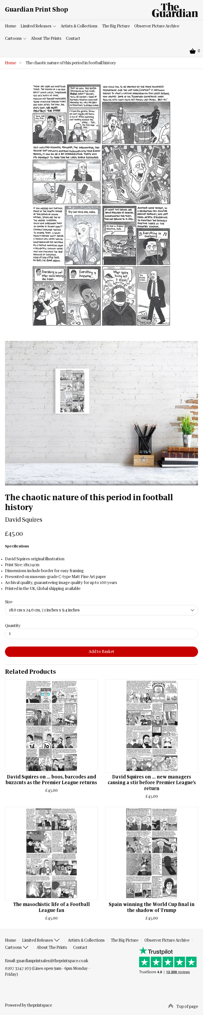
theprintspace (39, 1005)
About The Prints (46, 39)
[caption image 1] (101, 204)
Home (10, 26)
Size (8, 602)
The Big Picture (116, 26)
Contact (73, 39)
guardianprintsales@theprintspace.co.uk (52, 961)
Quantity (13, 626)
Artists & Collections (79, 26)
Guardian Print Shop (36, 10)
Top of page (187, 1007)
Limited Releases (36, 26)
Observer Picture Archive (156, 26)
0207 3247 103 (18, 969)
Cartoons (14, 39)
